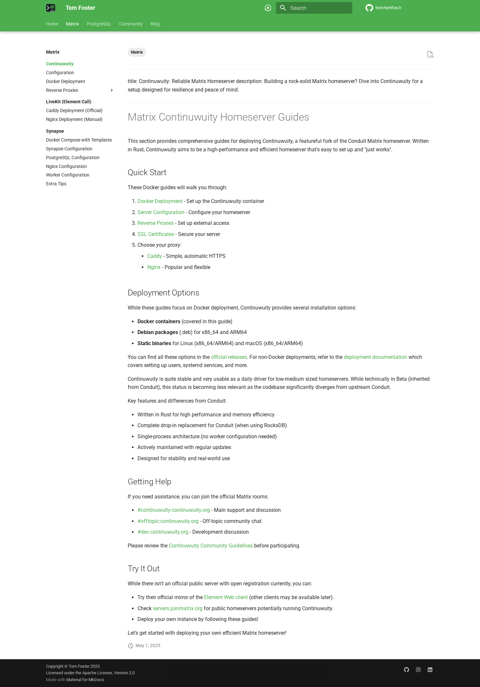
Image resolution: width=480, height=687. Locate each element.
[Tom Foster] (50, 7)
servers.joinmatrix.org (177, 608)
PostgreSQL (99, 23)
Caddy (154, 256)
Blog (155, 23)
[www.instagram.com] (418, 669)
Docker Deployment (160, 201)
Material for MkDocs (85, 679)
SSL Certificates (155, 234)
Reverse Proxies (155, 223)
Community (131, 23)
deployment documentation (375, 357)
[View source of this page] (430, 54)
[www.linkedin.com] (430, 669)
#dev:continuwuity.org (162, 532)
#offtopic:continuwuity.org (168, 521)
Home (52, 23)
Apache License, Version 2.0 (108, 672)
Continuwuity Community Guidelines (211, 546)
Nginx (154, 267)
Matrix (72, 23)
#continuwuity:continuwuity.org (173, 510)
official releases (229, 357)
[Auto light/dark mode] (268, 7)
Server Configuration (160, 212)
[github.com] (406, 669)
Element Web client (226, 597)
